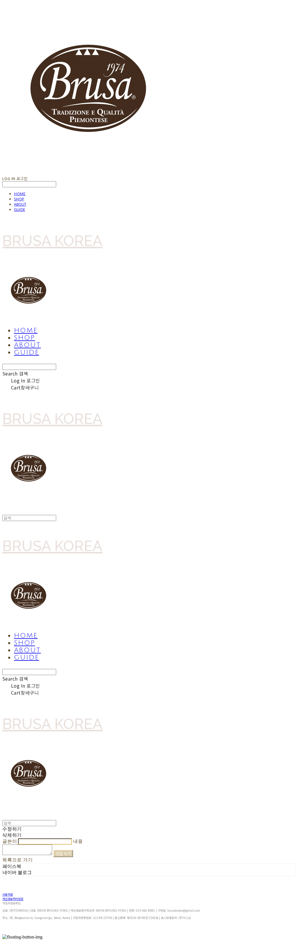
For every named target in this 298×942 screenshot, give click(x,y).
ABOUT (20, 204)
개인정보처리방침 (12, 898)
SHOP (19, 199)
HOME (19, 193)
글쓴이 (9, 841)
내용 (78, 841)
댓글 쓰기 (63, 853)
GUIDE (19, 209)
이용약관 (7, 894)
